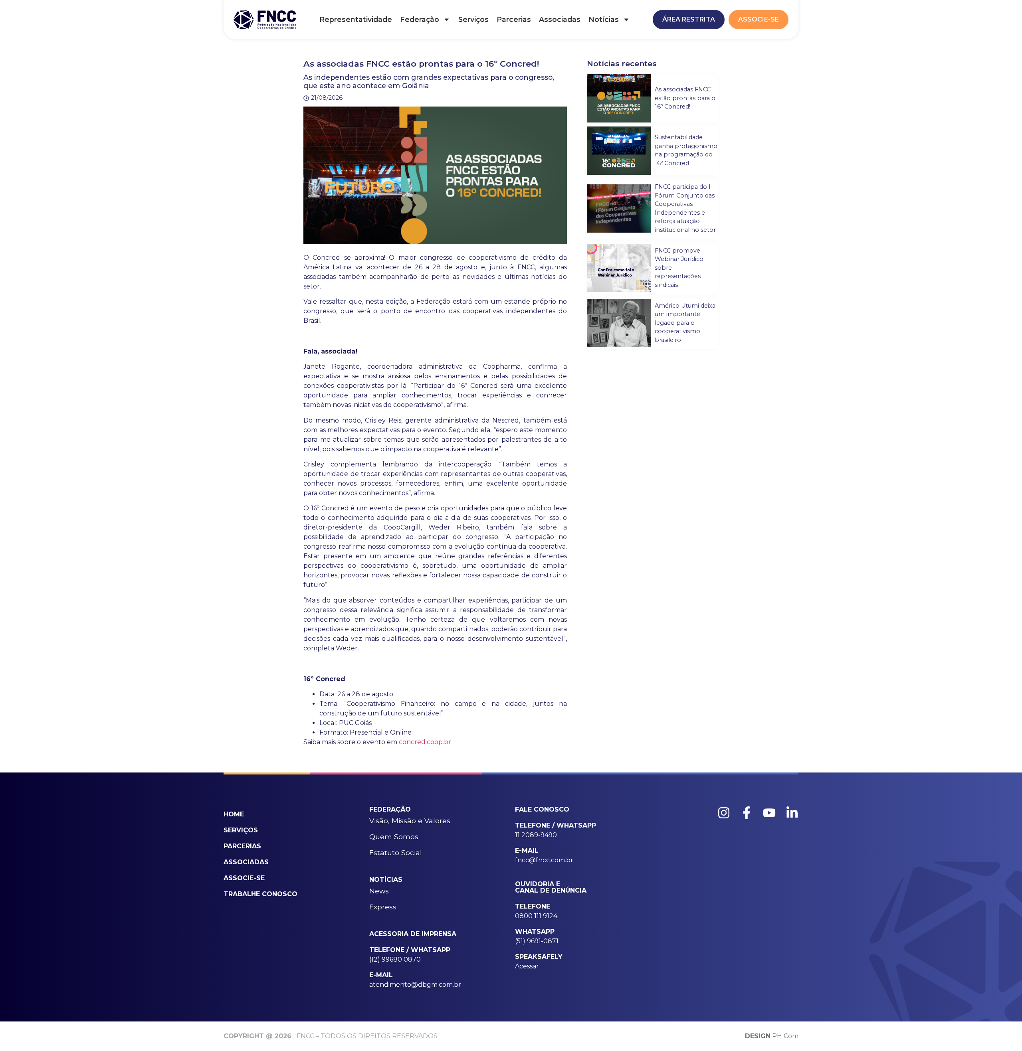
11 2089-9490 (536, 835)
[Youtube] (769, 812)
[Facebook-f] (746, 812)
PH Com (771, 1036)
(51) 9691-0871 (537, 941)
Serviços (473, 19)
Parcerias (514, 19)
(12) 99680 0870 (395, 959)
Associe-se (244, 878)
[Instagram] (723, 812)
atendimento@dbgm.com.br (415, 984)
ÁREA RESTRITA (688, 19)
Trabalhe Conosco (260, 894)
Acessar (527, 966)
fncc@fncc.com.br (544, 860)
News (379, 891)
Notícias (603, 19)
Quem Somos (393, 836)
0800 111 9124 (536, 916)
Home (234, 814)
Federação (419, 19)
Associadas (559, 19)
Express (382, 907)
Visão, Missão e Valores (409, 820)
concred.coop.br (425, 742)
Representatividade (355, 19)
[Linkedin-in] (792, 812)
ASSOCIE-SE (758, 19)
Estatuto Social (395, 852)
